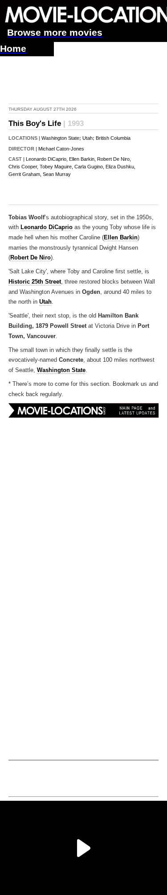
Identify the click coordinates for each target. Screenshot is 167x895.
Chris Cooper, (23, 166)
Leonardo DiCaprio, (47, 159)
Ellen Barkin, (82, 159)
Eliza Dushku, (120, 166)
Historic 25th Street (34, 282)
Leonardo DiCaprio (46, 227)
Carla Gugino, (89, 166)
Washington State (60, 138)
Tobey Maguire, (56, 166)
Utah (87, 138)
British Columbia (113, 138)
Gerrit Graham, (24, 174)
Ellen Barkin (121, 237)
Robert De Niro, (114, 159)
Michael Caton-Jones (61, 148)
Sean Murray (57, 174)
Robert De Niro (30, 258)
